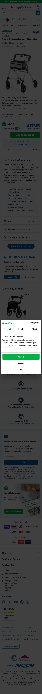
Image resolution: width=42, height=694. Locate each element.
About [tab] (34, 329)
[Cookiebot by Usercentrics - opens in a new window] (30, 323)
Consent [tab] (7, 329)
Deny (21, 370)
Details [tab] (21, 329)
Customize (20, 363)
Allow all (21, 357)
